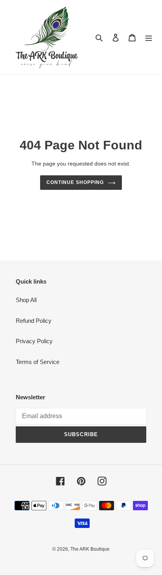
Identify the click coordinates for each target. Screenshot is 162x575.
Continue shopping (75, 182)
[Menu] (148, 37)
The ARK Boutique (90, 549)
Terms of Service (37, 361)
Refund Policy (34, 320)
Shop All (26, 300)
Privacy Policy (34, 341)
